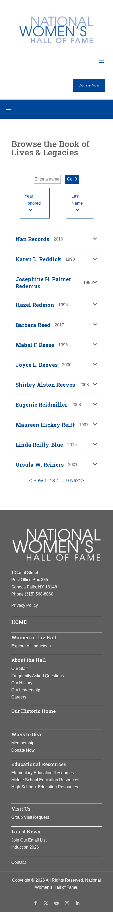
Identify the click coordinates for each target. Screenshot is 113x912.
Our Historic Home (33, 711)
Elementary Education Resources (42, 773)
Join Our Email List (29, 840)
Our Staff (19, 668)
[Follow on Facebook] (35, 903)
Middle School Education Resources (45, 780)
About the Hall (28, 660)
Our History (21, 683)
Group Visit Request (30, 817)
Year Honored (32, 199)
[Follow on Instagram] (67, 903)
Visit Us (20, 809)
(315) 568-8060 (39, 594)
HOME (19, 622)
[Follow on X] (46, 903)
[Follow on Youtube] (56, 903)
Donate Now (89, 85)
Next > (77, 480)
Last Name (77, 199)
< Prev (36, 480)
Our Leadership (25, 690)
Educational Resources (38, 764)
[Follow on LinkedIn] (77, 903)
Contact (18, 862)
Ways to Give (27, 734)
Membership (22, 743)
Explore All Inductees (31, 646)
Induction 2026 (25, 847)
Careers (18, 697)
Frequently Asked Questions (37, 676)
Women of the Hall (34, 637)
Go (70, 179)
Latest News (25, 831)
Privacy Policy (24, 605)
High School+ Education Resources (44, 787)
